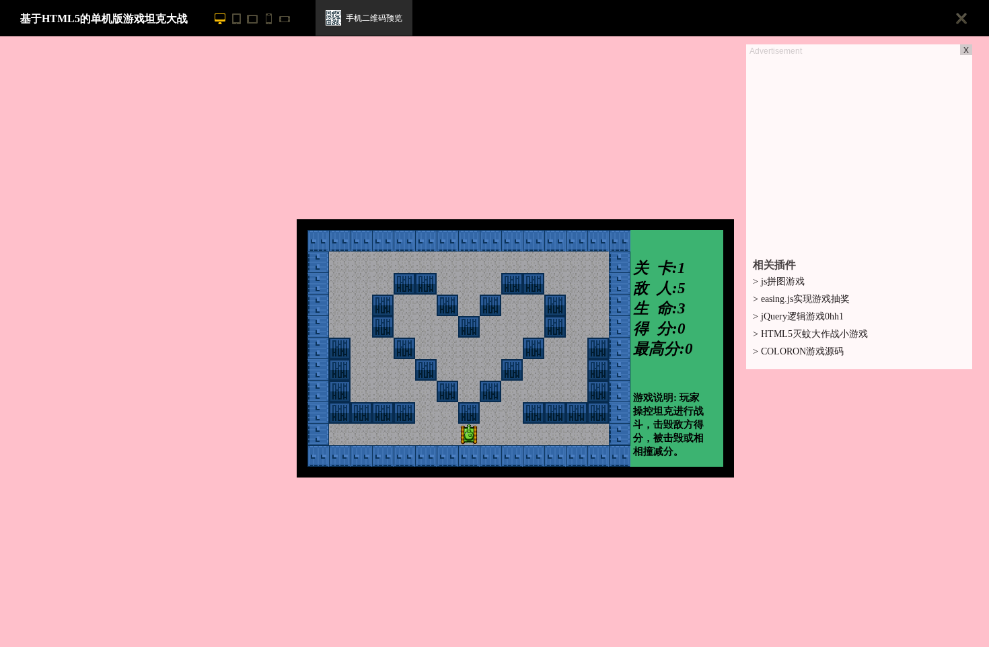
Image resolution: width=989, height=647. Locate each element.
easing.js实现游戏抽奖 (801, 299)
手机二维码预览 (374, 18)
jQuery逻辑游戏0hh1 (798, 316)
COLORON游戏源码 (798, 351)
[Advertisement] (859, 152)
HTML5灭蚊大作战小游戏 (810, 334)
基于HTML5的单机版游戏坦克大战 (104, 18)
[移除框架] (962, 19)
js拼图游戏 (779, 281)
